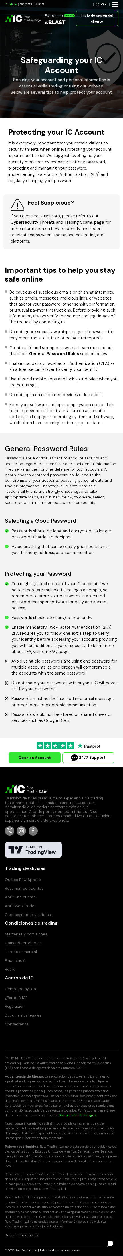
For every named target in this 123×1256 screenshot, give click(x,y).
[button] (101, 4)
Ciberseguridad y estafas (28, 914)
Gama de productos (23, 943)
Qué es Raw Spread (23, 879)
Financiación (16, 960)
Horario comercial (21, 951)
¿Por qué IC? (16, 997)
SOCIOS (26, 4)
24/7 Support (92, 757)
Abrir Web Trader (20, 905)
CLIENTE (11, 4)
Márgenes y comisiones (26, 934)
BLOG (40, 4)
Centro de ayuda (20, 988)
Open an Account (34, 757)
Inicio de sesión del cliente (97, 18)
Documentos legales (23, 1015)
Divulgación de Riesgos (77, 1115)
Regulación (15, 1006)
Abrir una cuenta (20, 897)
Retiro (10, 969)
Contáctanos (17, 1024)
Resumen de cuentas (24, 888)
